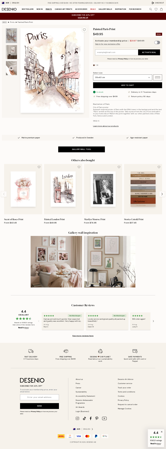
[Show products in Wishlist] (156, 9)
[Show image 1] (11, 35)
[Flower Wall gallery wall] (56, 261)
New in (40, 9)
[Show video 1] (11, 68)
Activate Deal (149, 52)
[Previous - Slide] (4, 194)
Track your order (124, 388)
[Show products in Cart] (161, 9)
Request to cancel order (128, 404)
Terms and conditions (126, 392)
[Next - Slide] (162, 194)
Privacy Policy (123, 59)
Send (39, 406)
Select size (97, 73)
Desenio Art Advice (125, 379)
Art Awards (80, 407)
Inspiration (120, 9)
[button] (157, 77)
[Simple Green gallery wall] (109, 261)
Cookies (121, 396)
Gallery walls (105, 9)
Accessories (81, 9)
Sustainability (81, 392)
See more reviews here (83, 336)
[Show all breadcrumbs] (4, 22)
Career (78, 388)
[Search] (150, 9)
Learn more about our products (106, 126)
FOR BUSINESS (135, 9)
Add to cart (127, 85)
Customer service (125, 383)
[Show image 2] (11, 52)
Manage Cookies (124, 409)
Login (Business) (82, 411)
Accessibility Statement (85, 396)
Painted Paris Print (25, 22)
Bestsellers (28, 9)
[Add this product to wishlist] (84, 30)
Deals (93, 9)
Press (78, 383)
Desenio (90, 442)
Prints (49, 9)
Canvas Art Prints (63, 9)
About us (79, 379)
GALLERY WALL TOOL (81, 149)
